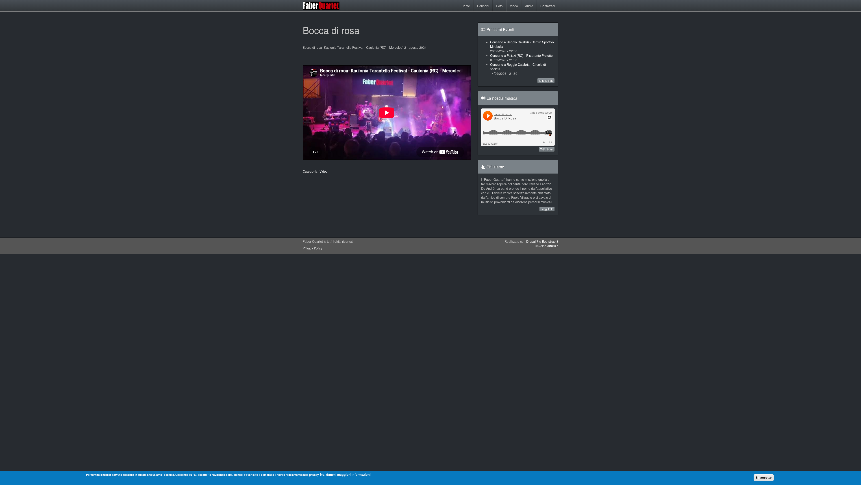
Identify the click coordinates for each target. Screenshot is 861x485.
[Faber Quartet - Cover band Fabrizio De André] (322, 6)
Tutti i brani (546, 149)
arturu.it (552, 246)
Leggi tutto (547, 209)
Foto (499, 6)
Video (514, 6)
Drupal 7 (532, 241)
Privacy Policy (312, 248)
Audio (529, 6)
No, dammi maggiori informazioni (345, 474)
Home (465, 6)
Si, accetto (764, 477)
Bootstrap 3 (550, 241)
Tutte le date (546, 80)
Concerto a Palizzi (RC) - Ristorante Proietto (521, 55)
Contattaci (547, 6)
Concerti (483, 6)
